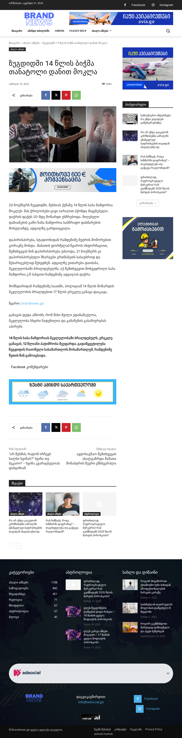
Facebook (138, 5)
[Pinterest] (66, 95)
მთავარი (14, 43)
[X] (55, 95)
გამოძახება (146, 203)
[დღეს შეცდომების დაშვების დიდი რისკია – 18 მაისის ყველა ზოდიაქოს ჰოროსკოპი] (73, 611)
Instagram (166, 5)
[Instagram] (153, 5)
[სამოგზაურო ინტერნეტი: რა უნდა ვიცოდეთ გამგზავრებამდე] (130, 119)
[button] (168, 31)
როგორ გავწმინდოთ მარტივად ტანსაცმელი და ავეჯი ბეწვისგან (155, 627)
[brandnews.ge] (39, 19)
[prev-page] (11, 546)
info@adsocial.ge (91, 702)
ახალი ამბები (31, 43)
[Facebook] (125, 5)
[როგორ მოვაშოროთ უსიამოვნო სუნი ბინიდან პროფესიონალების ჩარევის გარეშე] (130, 584)
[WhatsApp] (76, 95)
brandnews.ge (32, 303)
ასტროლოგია (91, 513)
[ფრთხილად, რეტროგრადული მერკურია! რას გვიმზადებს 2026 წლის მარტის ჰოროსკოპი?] (99, 504)
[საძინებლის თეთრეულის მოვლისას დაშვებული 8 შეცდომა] (130, 608)
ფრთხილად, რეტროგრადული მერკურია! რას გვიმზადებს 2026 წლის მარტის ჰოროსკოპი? (97, 528)
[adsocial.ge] (28, 681)
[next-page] (19, 546)
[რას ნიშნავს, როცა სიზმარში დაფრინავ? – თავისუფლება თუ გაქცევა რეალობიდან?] (62, 504)
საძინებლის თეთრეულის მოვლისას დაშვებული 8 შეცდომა (156, 608)
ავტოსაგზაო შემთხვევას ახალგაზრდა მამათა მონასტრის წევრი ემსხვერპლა (91, 458)
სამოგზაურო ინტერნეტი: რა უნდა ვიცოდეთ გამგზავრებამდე (155, 119)
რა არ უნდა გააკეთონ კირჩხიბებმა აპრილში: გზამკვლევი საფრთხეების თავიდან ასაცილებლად (155, 140)
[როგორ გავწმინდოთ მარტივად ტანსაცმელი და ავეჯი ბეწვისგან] (130, 627)
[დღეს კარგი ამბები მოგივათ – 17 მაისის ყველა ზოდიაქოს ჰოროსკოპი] (73, 634)
